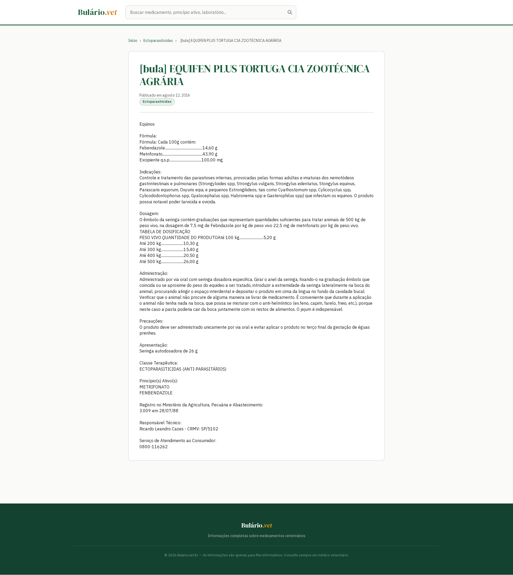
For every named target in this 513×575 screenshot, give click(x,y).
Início (132, 40)
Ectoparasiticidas (158, 40)
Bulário (97, 12)
